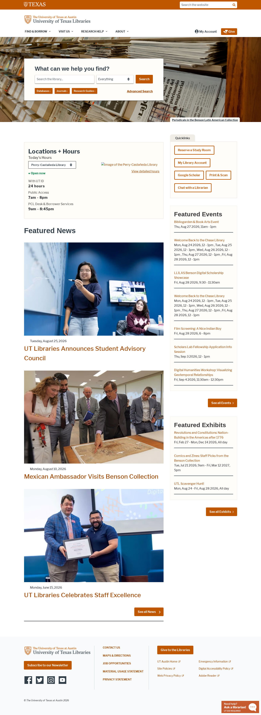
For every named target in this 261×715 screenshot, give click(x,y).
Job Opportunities (117, 663)
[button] (206, 31)
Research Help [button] (92, 31)
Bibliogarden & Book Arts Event (196, 222)
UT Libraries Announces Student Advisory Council (85, 353)
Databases (44, 90)
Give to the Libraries (175, 650)
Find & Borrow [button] (36, 31)
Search (144, 79)
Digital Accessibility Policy (214, 668)
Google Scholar (189, 175)
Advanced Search (140, 91)
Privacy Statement (117, 679)
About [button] (120, 31)
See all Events (221, 403)
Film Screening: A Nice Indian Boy (197, 328)
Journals (62, 90)
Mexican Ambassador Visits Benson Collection (91, 476)
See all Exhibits (220, 512)
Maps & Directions (117, 655)
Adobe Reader (207, 675)
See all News (147, 612)
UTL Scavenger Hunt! (189, 484)
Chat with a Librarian (193, 188)
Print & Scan (218, 175)
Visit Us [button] (64, 31)
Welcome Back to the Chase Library (199, 240)
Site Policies (164, 668)
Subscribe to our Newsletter (47, 665)
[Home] (57, 20)
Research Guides (84, 90)
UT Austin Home (167, 661)
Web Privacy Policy (169, 675)
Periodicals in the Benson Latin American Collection (205, 120)
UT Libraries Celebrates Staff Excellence (82, 595)
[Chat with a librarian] (240, 707)
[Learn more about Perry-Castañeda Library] (129, 164)
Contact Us (111, 647)
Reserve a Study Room (194, 150)
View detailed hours (145, 171)
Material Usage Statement (123, 671)
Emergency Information (213, 661)
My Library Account (192, 163)
